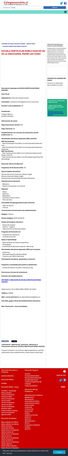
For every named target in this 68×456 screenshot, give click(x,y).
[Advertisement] (34, 27)
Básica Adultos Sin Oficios (9, 422)
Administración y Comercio (34, 395)
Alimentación (29, 399)
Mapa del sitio (61, 375)
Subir (63, 386)
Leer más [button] (9, 453)
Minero (27, 423)
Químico (27, 429)
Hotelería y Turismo (31, 415)
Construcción (29, 409)
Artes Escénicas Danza (32, 401)
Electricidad (29, 411)
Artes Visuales (29, 405)
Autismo (27, 374)
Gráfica (27, 413)
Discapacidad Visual (31, 380)
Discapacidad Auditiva (32, 376)
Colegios (4, 383)
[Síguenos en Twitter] (61, 3)
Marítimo (28, 419)
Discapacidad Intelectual (33, 378)
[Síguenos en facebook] (64, 380)
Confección (28, 407)
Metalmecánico (30, 421)
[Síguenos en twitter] (60, 380)
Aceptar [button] (59, 452)
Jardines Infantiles (7, 376)
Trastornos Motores (31, 386)
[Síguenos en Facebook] (65, 3)
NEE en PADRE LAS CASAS (55, 85)
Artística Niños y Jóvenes (9, 410)
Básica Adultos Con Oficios (10, 424)
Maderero (28, 417)
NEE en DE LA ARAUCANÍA (55, 83)
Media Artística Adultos (9, 446)
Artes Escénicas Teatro (32, 403)
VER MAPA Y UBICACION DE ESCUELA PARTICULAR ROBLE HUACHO (56, 113)
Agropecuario (29, 397)
